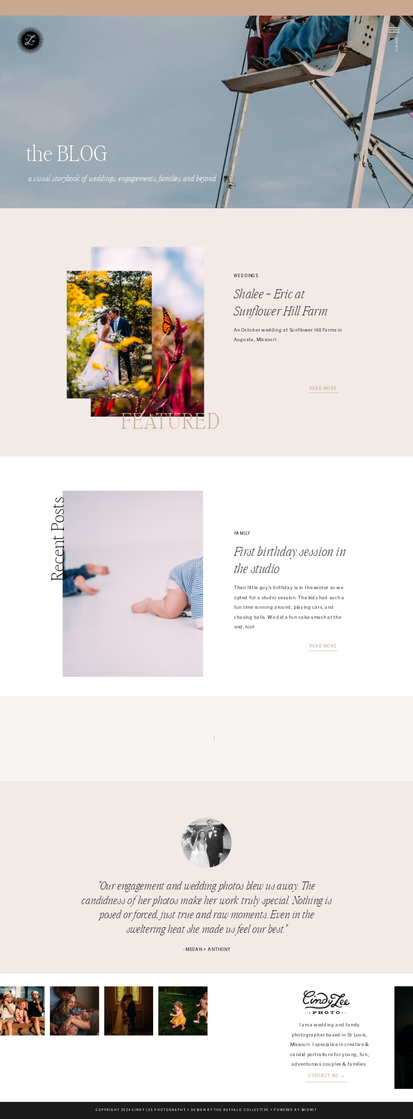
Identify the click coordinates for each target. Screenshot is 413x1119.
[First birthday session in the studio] (132, 584)
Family (242, 533)
